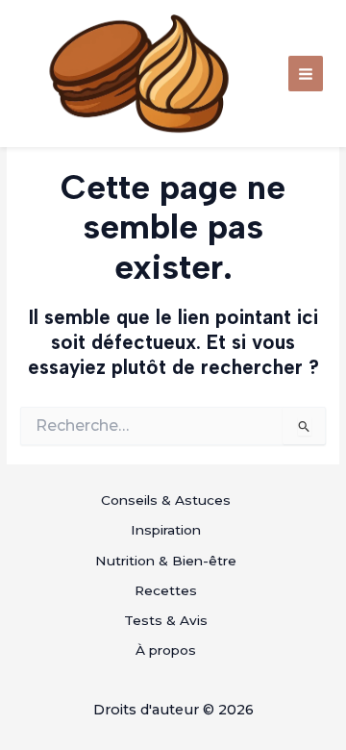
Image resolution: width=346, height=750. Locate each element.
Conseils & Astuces (166, 500)
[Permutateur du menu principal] (306, 73)
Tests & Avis (166, 620)
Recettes (166, 590)
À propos (166, 650)
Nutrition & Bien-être (165, 560)
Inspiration (166, 530)
